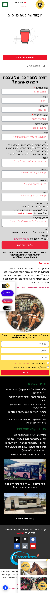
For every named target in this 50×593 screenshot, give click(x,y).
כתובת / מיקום (41, 124)
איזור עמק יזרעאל (38, 154)
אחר (10, 154)
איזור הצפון (12, 145)
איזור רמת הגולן (23, 151)
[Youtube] (33, 546)
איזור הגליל (21, 154)
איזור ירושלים (40, 151)
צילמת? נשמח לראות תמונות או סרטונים (30, 210)
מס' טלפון (44, 106)
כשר (44, 206)
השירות (45, 192)
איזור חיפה (11, 148)
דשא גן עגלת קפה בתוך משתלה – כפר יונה (26, 438)
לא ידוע (24, 206)
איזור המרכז (40, 145)
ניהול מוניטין (13, 589)
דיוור (46, 229)
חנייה (46, 133)
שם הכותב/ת (42, 88)
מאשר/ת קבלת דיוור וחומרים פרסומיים (28, 232)
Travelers (19, 533)
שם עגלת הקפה (40, 115)
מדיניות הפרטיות (21, 238)
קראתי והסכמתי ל (30, 238)
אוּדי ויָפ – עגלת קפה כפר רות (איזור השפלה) (25, 442)
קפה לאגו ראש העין (25, 518)
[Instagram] (25, 540)
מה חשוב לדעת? (40, 218)
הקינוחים (44, 181)
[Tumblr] (17, 540)
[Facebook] (33, 540)
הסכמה (44, 236)
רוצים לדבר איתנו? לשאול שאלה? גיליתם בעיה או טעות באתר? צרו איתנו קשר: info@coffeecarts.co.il (25, 254)
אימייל (45, 97)
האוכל (45, 158)
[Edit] (25, 546)
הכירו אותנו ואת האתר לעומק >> (33, 287)
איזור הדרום (40, 148)
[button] (5, 4)
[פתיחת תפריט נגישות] (5, 587)
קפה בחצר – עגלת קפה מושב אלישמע (28, 454)
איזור (46, 142)
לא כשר (34, 206)
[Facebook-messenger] (17, 546)
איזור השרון (26, 145)
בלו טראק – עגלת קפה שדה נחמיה (30, 434)
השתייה (44, 169)
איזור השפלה (25, 148)
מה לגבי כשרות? (40, 203)
